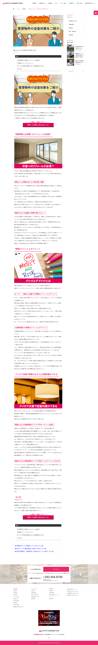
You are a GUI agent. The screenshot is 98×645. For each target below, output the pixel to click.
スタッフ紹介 (63, 3)
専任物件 (15, 602)
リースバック (52, 596)
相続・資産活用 (72, 31)
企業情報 (50, 3)
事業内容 (35, 3)
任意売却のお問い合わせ (72, 591)
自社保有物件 (16, 604)
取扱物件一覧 (42, 3)
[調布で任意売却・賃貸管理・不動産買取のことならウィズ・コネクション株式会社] (13, 3)
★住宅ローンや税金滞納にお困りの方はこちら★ (30, 548)
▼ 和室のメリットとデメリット (25, 63)
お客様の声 (71, 3)
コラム (56, 3)
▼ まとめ (19, 68)
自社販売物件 (16, 600)
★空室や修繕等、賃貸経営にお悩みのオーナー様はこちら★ (34, 551)
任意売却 (71, 28)
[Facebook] (49, 638)
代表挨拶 (15, 592)
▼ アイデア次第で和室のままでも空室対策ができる (30, 66)
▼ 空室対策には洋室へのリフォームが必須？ (28, 60)
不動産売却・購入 (73, 21)
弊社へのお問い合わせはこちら (38, 125)
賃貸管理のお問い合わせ (72, 595)
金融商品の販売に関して (18, 606)
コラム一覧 (33, 588)
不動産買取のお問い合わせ (73, 593)
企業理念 (15, 590)
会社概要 (15, 594)
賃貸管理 (17, 45)
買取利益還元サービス (54, 594)
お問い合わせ (80, 3)
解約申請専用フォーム (90, 3)
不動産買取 (71, 24)
